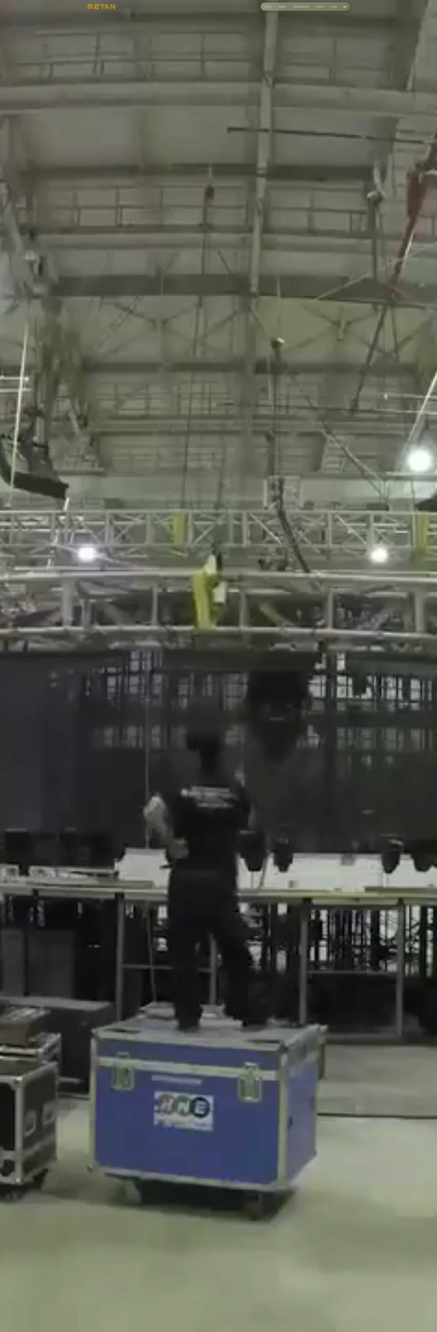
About (268, 6)
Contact (319, 6)
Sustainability (301, 6)
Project (282, 6)
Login (334, 6)
